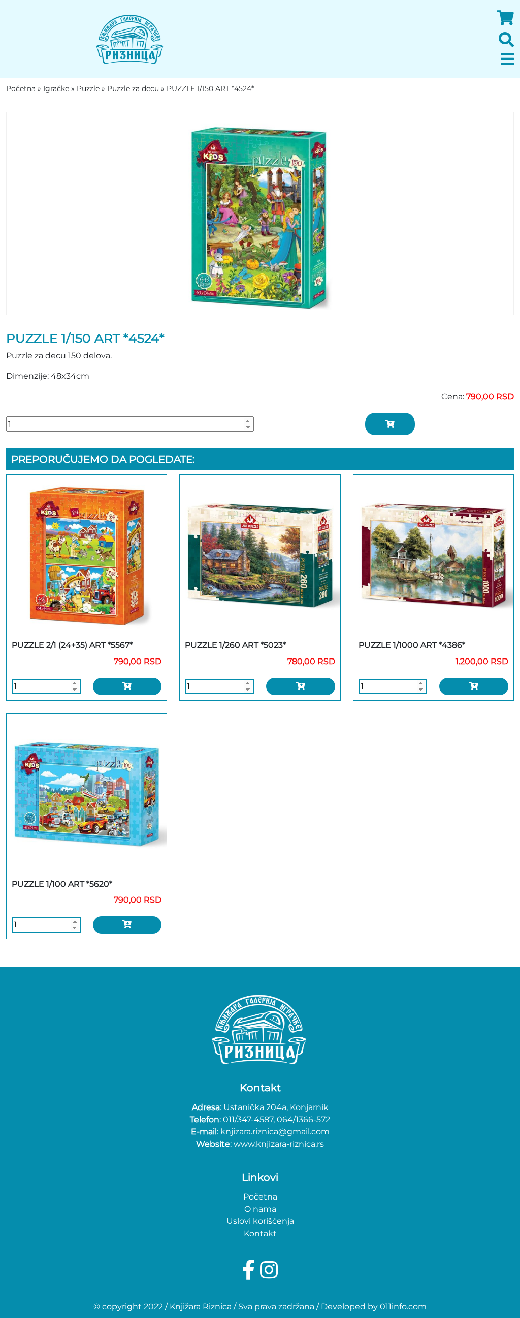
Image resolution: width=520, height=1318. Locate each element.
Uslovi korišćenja (260, 1221)
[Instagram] (269, 1269)
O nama (260, 1209)
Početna (260, 1197)
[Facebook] (251, 1269)
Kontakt (260, 1233)
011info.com (403, 1306)
